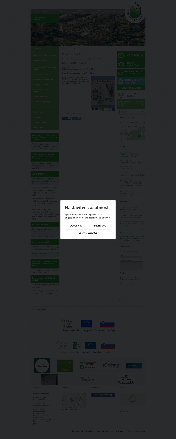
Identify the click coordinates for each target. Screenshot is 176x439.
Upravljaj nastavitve (88, 233)
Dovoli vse (76, 225)
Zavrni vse (100, 225)
